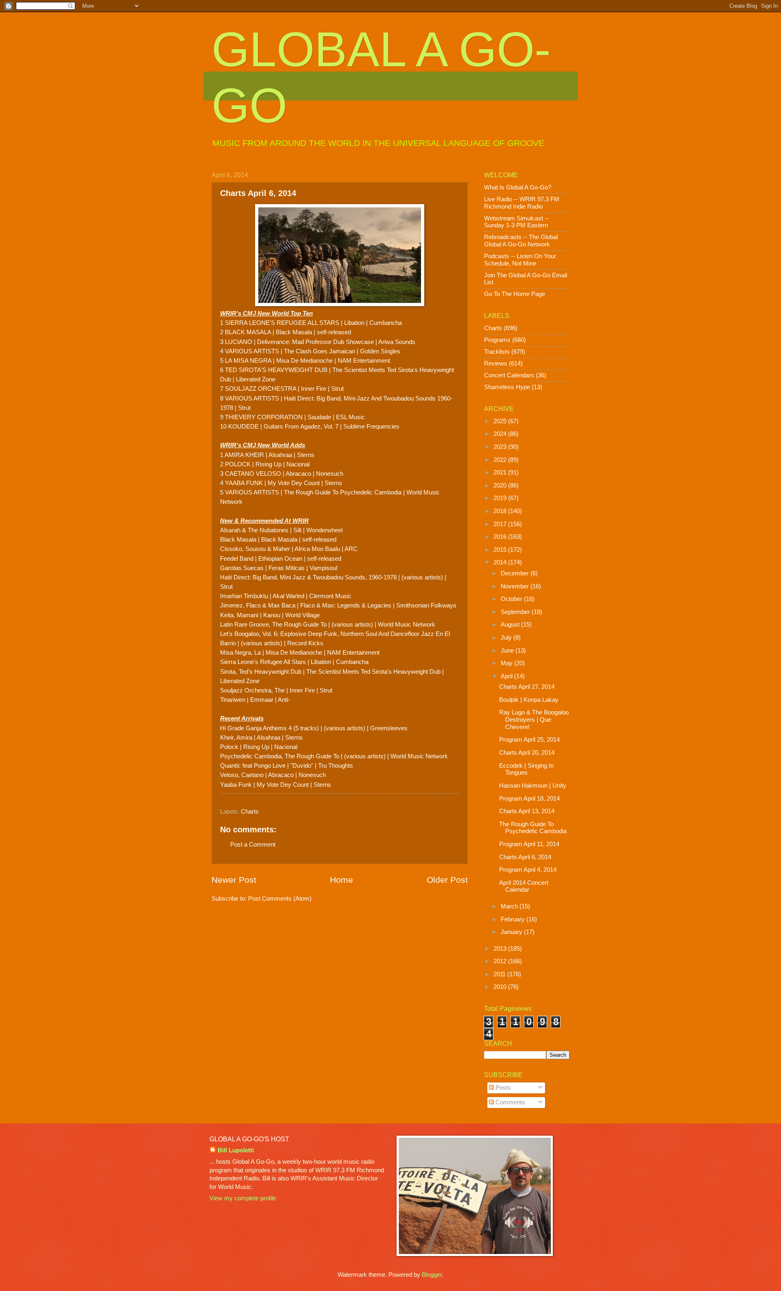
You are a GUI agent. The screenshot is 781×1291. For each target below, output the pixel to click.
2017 (500, 524)
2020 (500, 485)
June (508, 650)
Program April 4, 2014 (527, 869)
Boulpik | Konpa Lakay (528, 700)
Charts (250, 811)
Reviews (495, 363)
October (512, 599)
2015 (500, 549)
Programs (497, 340)
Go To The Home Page (514, 294)
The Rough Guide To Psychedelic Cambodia (533, 828)
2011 (500, 974)
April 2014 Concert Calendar (523, 886)
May (507, 663)
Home (341, 879)
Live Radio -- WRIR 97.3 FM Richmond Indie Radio (521, 203)
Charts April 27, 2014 (526, 687)
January (512, 932)
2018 (500, 511)
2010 (500, 987)
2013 (500, 948)
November (515, 586)
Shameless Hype (507, 387)
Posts (502, 1087)
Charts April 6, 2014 (525, 857)
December (515, 573)
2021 (500, 472)
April (507, 676)
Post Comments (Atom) (280, 898)
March (510, 906)
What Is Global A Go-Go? (517, 187)
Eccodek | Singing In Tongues (526, 769)
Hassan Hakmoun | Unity (532, 785)
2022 (500, 460)
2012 (500, 961)
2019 (500, 498)
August (511, 624)
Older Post (447, 879)
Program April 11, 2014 (529, 844)
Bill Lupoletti (236, 1150)
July (507, 637)
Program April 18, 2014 (529, 798)
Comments (509, 1102)
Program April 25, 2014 (529, 739)
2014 (500, 562)
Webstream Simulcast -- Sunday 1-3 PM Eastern (516, 222)
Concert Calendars (509, 375)
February (513, 919)
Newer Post (234, 879)
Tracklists (497, 351)
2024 (500, 434)
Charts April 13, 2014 (526, 811)
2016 (500, 536)
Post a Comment (252, 844)
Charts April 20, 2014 (526, 752)
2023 (500, 447)
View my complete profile (242, 1198)
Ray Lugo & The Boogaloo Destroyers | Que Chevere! (534, 719)
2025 (500, 421)
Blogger (432, 1274)
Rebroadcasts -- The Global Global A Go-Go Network (521, 241)
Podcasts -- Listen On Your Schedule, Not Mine (520, 260)
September (516, 612)
